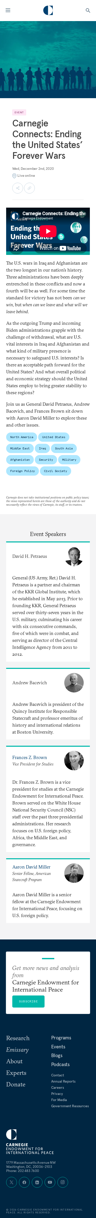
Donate (15, 1084)
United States (53, 437)
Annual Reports (63, 1081)
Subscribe (28, 1001)
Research (18, 1038)
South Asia (64, 448)
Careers (57, 1087)
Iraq (42, 448)
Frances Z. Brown (29, 757)
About (14, 1061)
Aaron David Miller (31, 867)
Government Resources (70, 1106)
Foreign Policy (22, 471)
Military (69, 460)
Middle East (20, 448)
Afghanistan (20, 460)
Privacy (57, 1093)
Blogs (56, 1055)
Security (46, 460)
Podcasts (60, 1064)
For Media (59, 1099)
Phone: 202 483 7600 (22, 1171)
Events (58, 1047)
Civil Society (55, 471)
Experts (16, 1072)
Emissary (17, 1049)
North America (21, 437)
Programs (61, 1038)
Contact (57, 1075)
